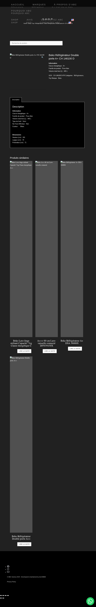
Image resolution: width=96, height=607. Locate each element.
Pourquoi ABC (21, 11)
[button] (42, 57)
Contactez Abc (50, 23)
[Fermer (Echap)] (8, 595)
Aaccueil (17, 4)
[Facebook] (8, 567)
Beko (60, 78)
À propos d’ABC (65, 4)
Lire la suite (24, 351)
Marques (39, 4)
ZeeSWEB (42, 577)
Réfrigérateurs (78, 75)
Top (50, 78)
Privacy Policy (11, 582)
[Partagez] (6, 595)
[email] (8, 572)
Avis (29, 23)
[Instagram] (8, 569)
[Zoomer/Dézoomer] (1, 595)
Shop (14, 23)
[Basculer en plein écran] (3, 595)
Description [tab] (15, 100)
